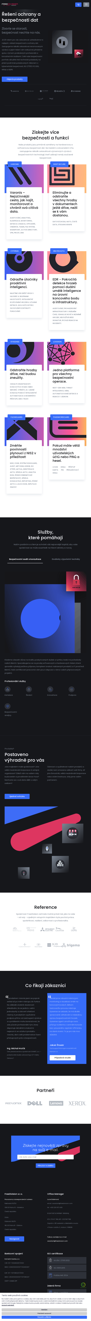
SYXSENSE (15, 341)
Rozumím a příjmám (44, 1317)
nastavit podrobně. (8, 1305)
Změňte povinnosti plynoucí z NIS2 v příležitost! (23, 451)
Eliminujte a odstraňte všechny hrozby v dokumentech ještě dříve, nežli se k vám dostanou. (65, 204)
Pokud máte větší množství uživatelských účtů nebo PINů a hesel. (66, 453)
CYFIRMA (15, 251)
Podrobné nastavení (44, 1313)
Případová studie (63, 1057)
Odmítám (44, 1310)
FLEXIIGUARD (16, 417)
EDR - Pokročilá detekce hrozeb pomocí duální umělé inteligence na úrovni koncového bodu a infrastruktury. (67, 290)
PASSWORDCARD (61, 417)
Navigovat (14, 1239)
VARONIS (15, 164)
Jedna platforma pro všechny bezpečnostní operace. (66, 376)
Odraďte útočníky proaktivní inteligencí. (24, 283)
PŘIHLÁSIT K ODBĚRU (45, 1166)
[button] (25, 557)
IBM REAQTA (59, 251)
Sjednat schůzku (17, 796)
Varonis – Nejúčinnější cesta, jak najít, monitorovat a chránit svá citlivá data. (24, 202)
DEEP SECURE (59, 164)
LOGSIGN (57, 341)
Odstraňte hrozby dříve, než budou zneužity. (23, 374)
